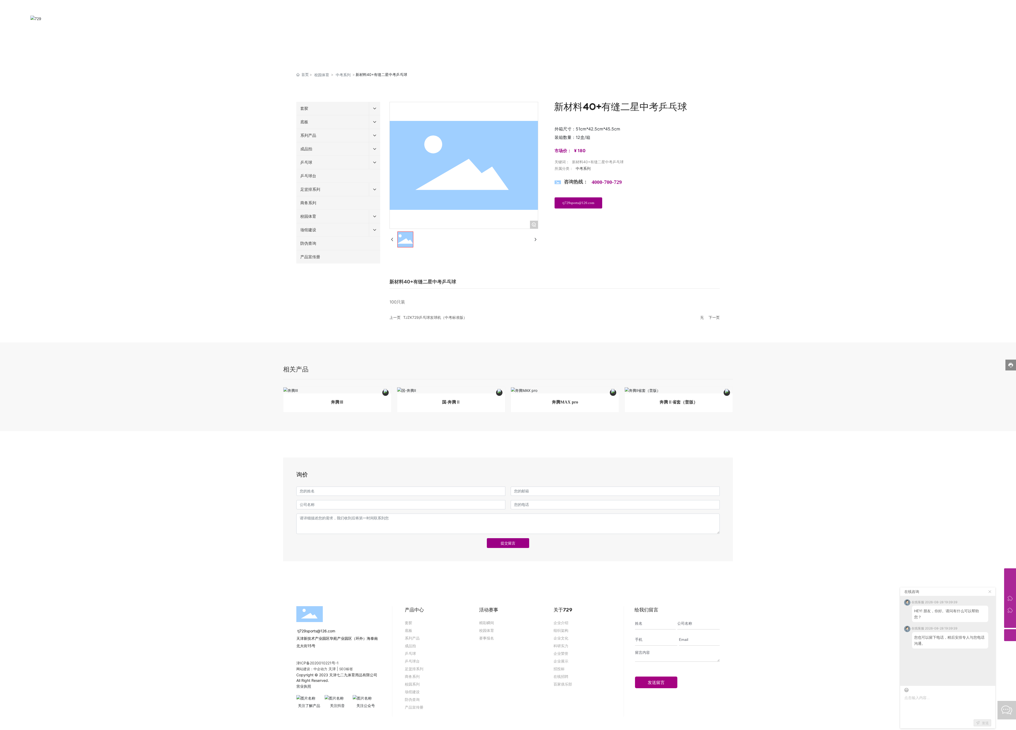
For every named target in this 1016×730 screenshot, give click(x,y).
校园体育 (321, 74)
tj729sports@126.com (315, 631)
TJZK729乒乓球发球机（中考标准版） (435, 317)
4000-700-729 (607, 182)
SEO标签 (346, 669)
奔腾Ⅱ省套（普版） (679, 402)
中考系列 (343, 74)
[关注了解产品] (1010, 598)
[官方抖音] (1010, 610)
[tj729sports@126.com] (1010, 586)
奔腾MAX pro (565, 402)
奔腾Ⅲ (337, 402)
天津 (332, 668)
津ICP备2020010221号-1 (317, 663)
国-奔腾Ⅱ (451, 402)
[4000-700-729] (1010, 574)
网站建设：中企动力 (311, 669)
